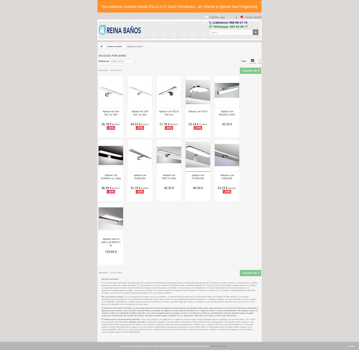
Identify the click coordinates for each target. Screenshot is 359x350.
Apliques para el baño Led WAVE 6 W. (111, 242)
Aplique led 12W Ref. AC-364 (139, 113)
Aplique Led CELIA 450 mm (169, 113)
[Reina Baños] (120, 30)
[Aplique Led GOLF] (198, 92)
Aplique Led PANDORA (140, 177)
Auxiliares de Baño (114, 46)
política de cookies (218, 346)
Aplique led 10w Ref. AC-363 (111, 113)
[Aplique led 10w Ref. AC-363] (111, 92)
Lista (259, 63)
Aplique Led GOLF (198, 111)
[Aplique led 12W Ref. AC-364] (140, 92)
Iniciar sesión (253, 17)
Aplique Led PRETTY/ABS (169, 177)
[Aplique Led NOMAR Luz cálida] (111, 155)
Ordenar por (103, 61)
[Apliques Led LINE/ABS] (227, 155)
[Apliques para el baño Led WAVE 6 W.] (111, 219)
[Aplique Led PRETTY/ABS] (169, 155)
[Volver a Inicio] (101, 46)
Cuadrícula (252, 63)
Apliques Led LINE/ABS (227, 177)
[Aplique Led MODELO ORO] (227, 92)
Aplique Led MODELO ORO (227, 113)
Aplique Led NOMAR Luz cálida (111, 177)
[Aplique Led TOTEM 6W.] (198, 155)
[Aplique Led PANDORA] (140, 155)
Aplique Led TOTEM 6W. (198, 177)
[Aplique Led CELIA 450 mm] (169, 92)
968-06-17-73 (238, 22)
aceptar (351, 346)
